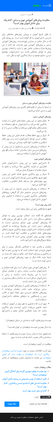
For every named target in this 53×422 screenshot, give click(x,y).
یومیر (29, 14)
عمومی (22, 14)
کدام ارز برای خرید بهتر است (35, 391)
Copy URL (12, 404)
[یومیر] (37, 6)
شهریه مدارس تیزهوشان (12, 350)
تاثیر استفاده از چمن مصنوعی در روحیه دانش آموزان (24, 379)
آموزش (37, 397)
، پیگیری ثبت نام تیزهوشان (38, 354)
